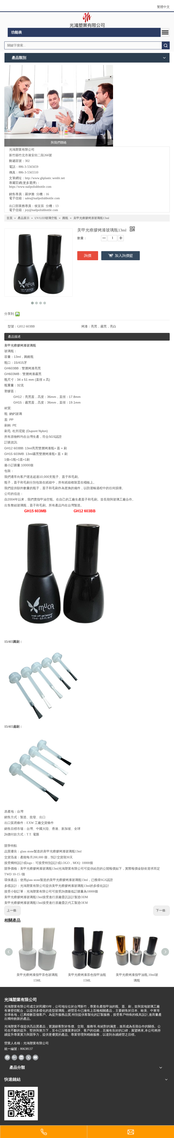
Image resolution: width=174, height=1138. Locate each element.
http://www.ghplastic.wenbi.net (45, 178)
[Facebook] (7, 1057)
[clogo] (87, 20)
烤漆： (86, 326)
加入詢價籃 (124, 255)
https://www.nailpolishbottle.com (30, 186)
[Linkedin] (21, 1057)
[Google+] (14, 1057)
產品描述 (14, 336)
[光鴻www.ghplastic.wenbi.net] (21, 1103)
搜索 (165, 45)
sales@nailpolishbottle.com (42, 198)
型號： (12, 326)
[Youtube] (35, 1057)
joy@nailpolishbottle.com (41, 210)
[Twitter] (28, 1057)
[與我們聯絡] (58, 106)
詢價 (87, 255)
